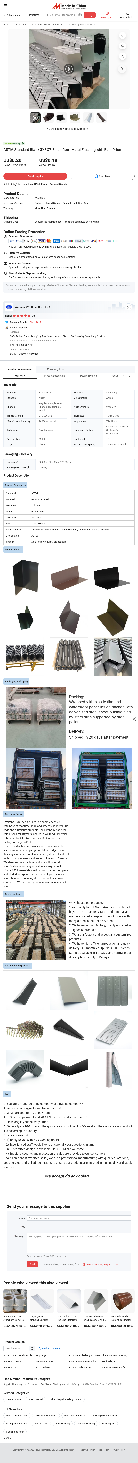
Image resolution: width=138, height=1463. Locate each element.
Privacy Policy (119, 1449)
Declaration (104, 1449)
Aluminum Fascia (12, 1361)
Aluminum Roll (10, 1367)
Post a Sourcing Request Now (100, 1264)
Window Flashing (86, 1423)
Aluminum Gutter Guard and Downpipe (85, 1361)
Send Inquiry (35, 176)
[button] (123, 376)
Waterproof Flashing (16, 1423)
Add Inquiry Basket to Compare (69, 129)
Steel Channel (35, 1399)
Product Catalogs (50, 1348)
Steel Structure (13, 1399)
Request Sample (58, 184)
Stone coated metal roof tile (17, 1355)
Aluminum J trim (44, 1361)
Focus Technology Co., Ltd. (47, 1449)
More (6, 1437)
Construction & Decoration (25, 24)
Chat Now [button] (105, 176)
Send (32, 1264)
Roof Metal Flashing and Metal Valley (85, 1355)
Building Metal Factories (104, 1415)
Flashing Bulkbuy (15, 1431)
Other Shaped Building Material (66, 1399)
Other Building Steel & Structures (81, 24)
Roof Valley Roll (110, 1361)
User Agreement (88, 1449)
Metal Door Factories (17, 1415)
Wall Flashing (41, 1423)
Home (6, 24)
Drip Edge (41, 1355)
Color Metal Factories (46, 1415)
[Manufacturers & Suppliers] (69, 6)
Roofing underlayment (80, 1367)
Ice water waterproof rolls (115, 1367)
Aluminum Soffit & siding (114, 1355)
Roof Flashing (62, 1423)
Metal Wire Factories (74, 1415)
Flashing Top (108, 1423)
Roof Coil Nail (43, 1367)
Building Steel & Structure (51, 24)
